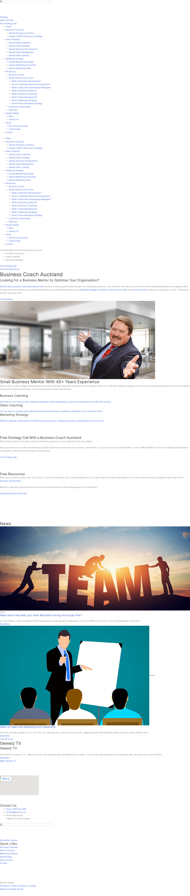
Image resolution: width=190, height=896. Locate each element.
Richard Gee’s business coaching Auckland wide (22, 286)
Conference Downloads (19, 106)
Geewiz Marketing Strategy (21, 62)
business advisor (139, 289)
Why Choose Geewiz (18, 126)
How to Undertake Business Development (31, 84)
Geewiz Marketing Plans (20, 68)
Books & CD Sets (16, 74)
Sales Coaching (7, 850)
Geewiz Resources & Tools (21, 78)
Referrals (13, 110)
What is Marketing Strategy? (24, 100)
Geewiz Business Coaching (21, 33)
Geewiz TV (14, 119)
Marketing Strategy (8, 853)
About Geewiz (6, 860)
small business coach (117, 289)
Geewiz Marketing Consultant (22, 65)
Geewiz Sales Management (21, 52)
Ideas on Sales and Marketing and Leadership (28, 726)
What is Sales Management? (24, 97)
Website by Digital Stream (12, 889)
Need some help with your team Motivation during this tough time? (41, 615)
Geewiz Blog (6, 857)
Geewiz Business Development (23, 49)
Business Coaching (9, 847)
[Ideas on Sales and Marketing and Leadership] (74, 675)
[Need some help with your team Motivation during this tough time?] (95, 568)
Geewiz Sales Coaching (19, 42)
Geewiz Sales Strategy (19, 46)
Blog (11, 116)
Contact (9, 132)
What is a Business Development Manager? (31, 87)
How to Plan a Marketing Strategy (27, 103)
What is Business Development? (26, 81)
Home (8, 26)
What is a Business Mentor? (24, 90)
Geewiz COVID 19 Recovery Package (25, 36)
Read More (5, 758)
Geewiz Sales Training (19, 55)
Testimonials (14, 129)
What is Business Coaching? (24, 94)
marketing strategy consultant (93, 289)
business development (10, 481)
